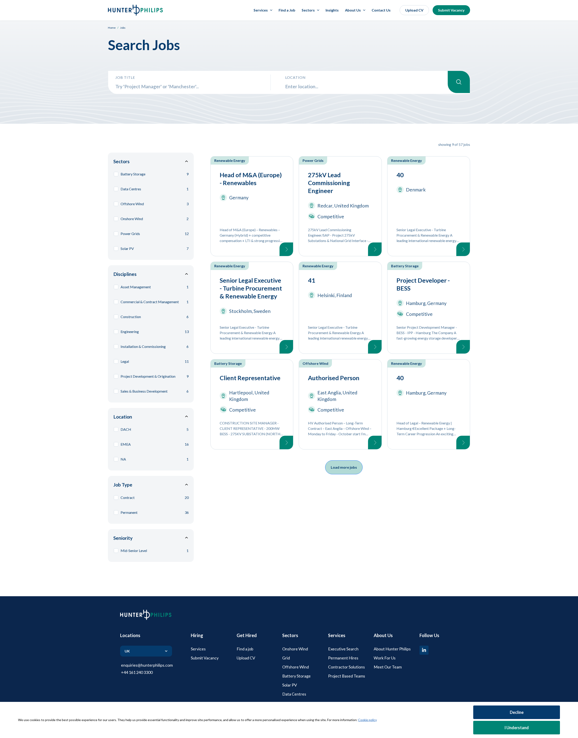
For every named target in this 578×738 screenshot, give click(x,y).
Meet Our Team (388, 666)
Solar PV (289, 684)
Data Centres (294, 693)
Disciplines (125, 274)
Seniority (123, 538)
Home (112, 27)
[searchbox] (189, 86)
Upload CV (414, 10)
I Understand (516, 727)
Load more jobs (344, 467)
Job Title (125, 77)
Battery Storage (296, 675)
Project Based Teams (346, 675)
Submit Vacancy (451, 10)
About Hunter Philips (392, 648)
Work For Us (385, 657)
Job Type (122, 484)
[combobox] (366, 86)
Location (295, 77)
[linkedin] (424, 650)
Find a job (245, 648)
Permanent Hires (343, 657)
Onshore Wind (295, 648)
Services (198, 648)
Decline (517, 712)
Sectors (121, 161)
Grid (286, 657)
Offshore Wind (295, 666)
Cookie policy (367, 720)
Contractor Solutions (346, 666)
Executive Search (343, 648)
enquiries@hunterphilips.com (147, 665)
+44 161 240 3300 (137, 672)
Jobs (123, 27)
